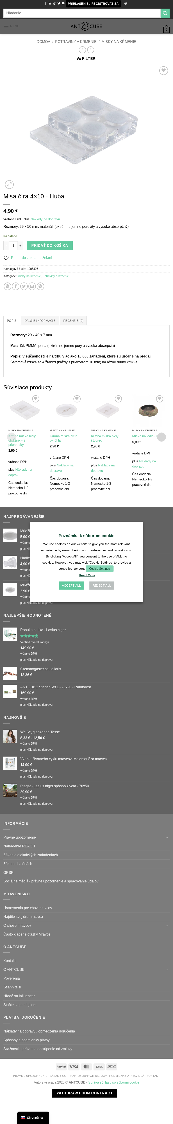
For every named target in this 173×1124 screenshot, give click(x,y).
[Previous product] (90, 49)
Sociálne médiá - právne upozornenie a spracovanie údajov (50, 881)
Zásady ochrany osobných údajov (78, 1075)
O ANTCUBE (14, 969)
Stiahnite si (12, 987)
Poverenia (11, 978)
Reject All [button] (102, 586)
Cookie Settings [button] (99, 568)
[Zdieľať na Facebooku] (15, 286)
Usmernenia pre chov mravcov (27, 908)
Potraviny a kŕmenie (76, 42)
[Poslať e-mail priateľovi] (32, 286)
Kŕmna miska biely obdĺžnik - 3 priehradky (22, 440)
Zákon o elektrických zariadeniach (30, 855)
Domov (43, 42)
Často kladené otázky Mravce (26, 934)
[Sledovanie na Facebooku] (45, 3)
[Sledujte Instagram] (50, 3)
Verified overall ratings (34, 642)
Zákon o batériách (17, 864)
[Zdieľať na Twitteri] (24, 286)
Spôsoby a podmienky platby (26, 1040)
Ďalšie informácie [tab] (40, 320)
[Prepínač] (167, 837)
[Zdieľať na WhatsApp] (7, 286)
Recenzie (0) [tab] (73, 320)
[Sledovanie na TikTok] (54, 3)
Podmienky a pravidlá (126, 1075)
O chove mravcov (17, 925)
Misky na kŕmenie (119, 42)
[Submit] (165, 13)
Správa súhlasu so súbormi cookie (113, 1082)
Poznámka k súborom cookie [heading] (86, 536)
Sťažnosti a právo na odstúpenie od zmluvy (37, 1049)
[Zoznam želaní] (125, 4)
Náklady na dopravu (45, 219)
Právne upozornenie (19, 837)
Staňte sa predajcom (19, 1005)
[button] (93, 3)
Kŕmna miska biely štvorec (104, 438)
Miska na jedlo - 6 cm (148, 436)
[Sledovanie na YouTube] (63, 3)
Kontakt (9, 961)
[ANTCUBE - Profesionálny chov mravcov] (86, 26)
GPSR (8, 872)
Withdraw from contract (85, 1093)
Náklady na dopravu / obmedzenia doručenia (39, 1031)
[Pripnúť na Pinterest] (40, 286)
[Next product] (82, 49)
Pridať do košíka (49, 245)
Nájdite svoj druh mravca (23, 917)
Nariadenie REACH (19, 846)
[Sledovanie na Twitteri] (58, 3)
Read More (87, 575)
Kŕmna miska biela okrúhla (63, 438)
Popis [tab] (11, 320)
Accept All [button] (71, 586)
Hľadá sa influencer (19, 996)
